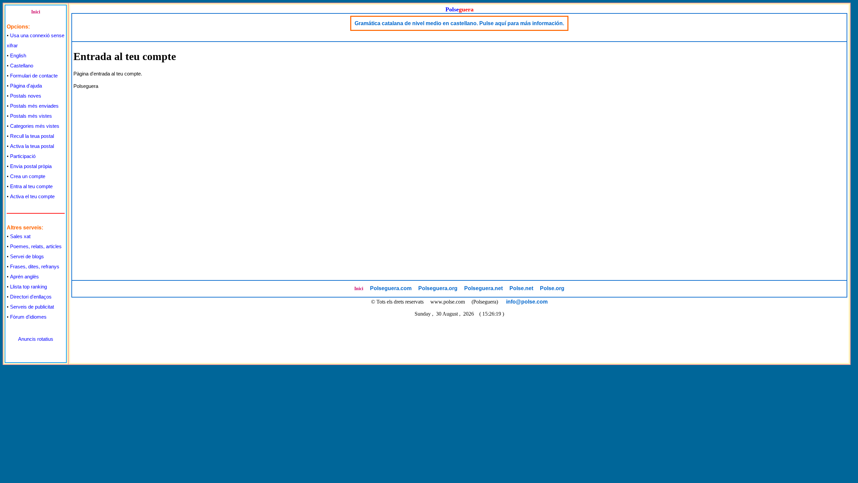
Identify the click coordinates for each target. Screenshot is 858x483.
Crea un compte (27, 176)
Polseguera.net (483, 288)
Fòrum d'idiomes (28, 317)
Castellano (21, 65)
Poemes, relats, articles (36, 246)
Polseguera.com (391, 288)
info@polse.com (527, 302)
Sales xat (20, 236)
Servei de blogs (27, 256)
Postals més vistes (31, 116)
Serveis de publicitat (32, 307)
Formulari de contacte (34, 75)
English (18, 55)
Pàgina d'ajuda (26, 86)
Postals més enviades (34, 106)
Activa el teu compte (32, 196)
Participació (23, 156)
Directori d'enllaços (31, 297)
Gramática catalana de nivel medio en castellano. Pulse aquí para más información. (459, 23)
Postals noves (25, 96)
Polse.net (521, 288)
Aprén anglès (24, 276)
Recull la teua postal (32, 136)
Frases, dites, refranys (34, 266)
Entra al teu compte (31, 186)
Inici (35, 11)
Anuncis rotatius (35, 339)
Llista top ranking (28, 286)
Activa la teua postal (32, 146)
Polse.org (552, 288)
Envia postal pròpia (31, 166)
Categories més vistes (34, 126)
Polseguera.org (437, 288)
